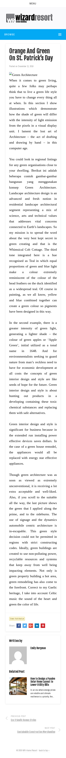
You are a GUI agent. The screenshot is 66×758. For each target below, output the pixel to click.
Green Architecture (17, 618)
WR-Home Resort (30, 750)
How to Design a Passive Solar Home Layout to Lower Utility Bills (42, 681)
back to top (43, 750)
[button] (33, 3)
